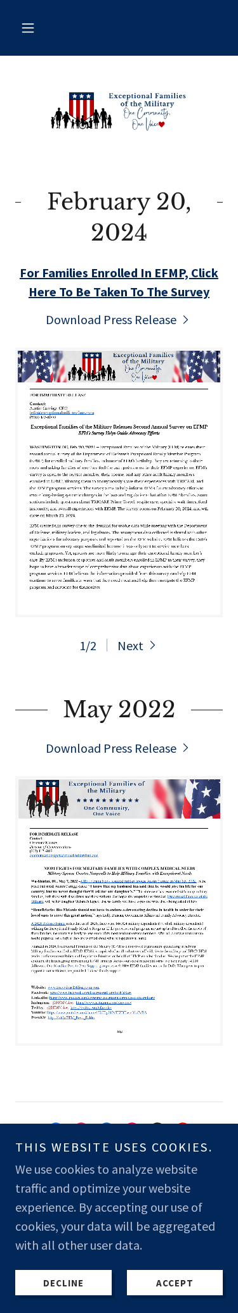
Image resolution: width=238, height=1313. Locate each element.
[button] (28, 28)
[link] (119, 111)
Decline (63, 1283)
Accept (175, 1283)
